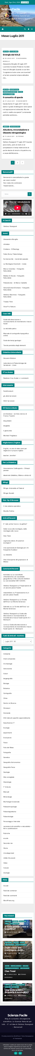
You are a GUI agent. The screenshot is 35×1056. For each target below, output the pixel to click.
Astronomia (7, 669)
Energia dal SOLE (11, 54)
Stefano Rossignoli (10, 226)
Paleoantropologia (10, 807)
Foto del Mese (14, 51)
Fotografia (7, 752)
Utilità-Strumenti (8, 94)
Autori (5, 674)
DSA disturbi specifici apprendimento (16, 718)
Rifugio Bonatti (8, 493)
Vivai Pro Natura (9, 307)
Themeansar (18, 1038)
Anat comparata (9, 659)
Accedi (5, 886)
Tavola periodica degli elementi (14, 345)
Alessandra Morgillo (10, 239)
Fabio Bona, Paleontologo (12, 254)
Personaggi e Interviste (10, 91)
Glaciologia (7, 782)
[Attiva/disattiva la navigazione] (32, 29)
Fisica (5, 743)
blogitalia (6, 426)
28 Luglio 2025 (11, 932)
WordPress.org (8, 900)
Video (5, 863)
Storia (20, 91)
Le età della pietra (9, 328)
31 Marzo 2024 (11, 995)
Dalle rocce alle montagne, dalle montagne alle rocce (16, 950)
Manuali (6, 792)
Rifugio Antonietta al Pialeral (13, 488)
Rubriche (6, 833)
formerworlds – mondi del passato (15, 259)
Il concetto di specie (13, 97)
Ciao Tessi (7, 536)
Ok (16, 1053)
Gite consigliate (8, 777)
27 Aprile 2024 (11, 974)
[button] (25, 29)
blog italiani (7, 421)
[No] (33, 1049)
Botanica (6, 688)
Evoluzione (7, 738)
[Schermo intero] (29, 214)
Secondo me (8, 843)
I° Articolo (7, 787)
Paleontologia (14, 89)
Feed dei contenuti (10, 891)
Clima (5, 698)
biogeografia (7, 678)
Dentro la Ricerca (9, 703)
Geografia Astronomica (11, 762)
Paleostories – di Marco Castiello (15, 283)
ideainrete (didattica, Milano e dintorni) (17, 475)
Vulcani (6, 868)
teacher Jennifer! (9, 455)
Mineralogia (7, 797)
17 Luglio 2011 (10, 136)
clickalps (6, 244)
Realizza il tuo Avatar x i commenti (15, 378)
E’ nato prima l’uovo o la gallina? (15, 524)
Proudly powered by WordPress (11, 1036)
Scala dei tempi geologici (12, 340)
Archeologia (7, 664)
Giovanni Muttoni (9, 358)
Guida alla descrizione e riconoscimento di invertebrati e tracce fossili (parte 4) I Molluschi (17, 627)
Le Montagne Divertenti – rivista (14, 264)
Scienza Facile (10, 9)
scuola (5, 838)
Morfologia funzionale (11, 802)
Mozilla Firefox (8, 511)
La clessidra (7, 555)
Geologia (6, 772)
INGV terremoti (8, 401)
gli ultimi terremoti (9, 396)
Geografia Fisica (15, 126)
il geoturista (7, 431)
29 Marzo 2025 (11, 953)
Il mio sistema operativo (12, 506)
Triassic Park (8, 302)
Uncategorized (8, 853)
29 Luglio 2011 (10, 58)
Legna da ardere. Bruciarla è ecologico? (17, 991)
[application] (17, 208)
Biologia (5, 51)
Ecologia (6, 728)
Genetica (6, 757)
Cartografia (7, 693)
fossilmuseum (8, 391)
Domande (6, 713)
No (20, 1053)
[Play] (6, 214)
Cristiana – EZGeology (11, 249)
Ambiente (6, 126)
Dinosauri (6, 708)
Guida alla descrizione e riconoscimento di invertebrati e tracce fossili (17, 322)
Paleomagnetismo (9, 812)
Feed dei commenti (10, 896)
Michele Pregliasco (10, 436)
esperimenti (7, 733)
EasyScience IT (9, 723)
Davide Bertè (22, 101)
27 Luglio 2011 (10, 101)
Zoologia (6, 873)
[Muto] (26, 214)
